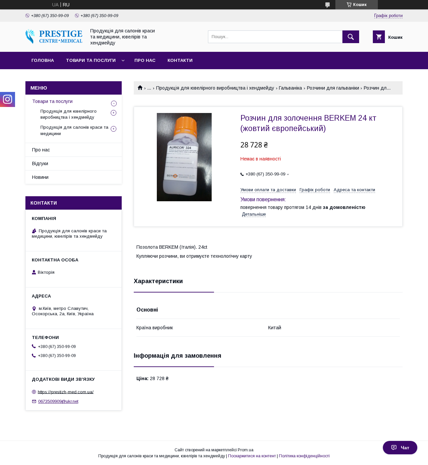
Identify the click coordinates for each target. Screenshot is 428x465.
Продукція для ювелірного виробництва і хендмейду (215, 88)
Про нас (144, 60)
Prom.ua (245, 450)
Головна (42, 60)
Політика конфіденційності (304, 456)
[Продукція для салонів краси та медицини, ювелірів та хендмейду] (53, 42)
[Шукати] (350, 36)
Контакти (180, 60)
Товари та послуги (91, 60)
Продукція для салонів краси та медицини (74, 130)
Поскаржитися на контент (252, 456)
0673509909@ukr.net (58, 401)
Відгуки (40, 163)
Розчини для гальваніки (333, 88)
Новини (40, 177)
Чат (405, 447)
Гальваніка (290, 88)
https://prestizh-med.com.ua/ (66, 391)
